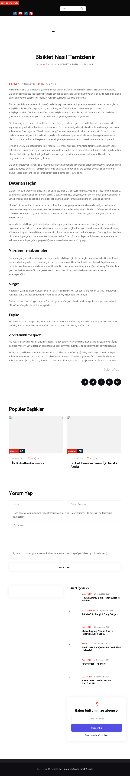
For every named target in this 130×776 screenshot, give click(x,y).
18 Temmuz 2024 (102, 643)
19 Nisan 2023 (28, 84)
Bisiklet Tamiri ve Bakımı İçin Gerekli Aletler (94, 465)
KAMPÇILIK (87, 643)
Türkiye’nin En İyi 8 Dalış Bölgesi (100, 614)
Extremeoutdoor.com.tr (74, 769)
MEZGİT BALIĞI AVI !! (94, 664)
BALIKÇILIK (87, 594)
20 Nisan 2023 (77, 458)
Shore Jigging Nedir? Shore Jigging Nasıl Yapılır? (97, 632)
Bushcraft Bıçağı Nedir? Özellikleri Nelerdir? (101, 649)
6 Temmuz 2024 (101, 660)
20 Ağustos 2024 (102, 594)
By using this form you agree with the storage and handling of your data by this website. (59, 554)
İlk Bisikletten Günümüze (28, 463)
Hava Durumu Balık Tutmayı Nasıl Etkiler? (101, 599)
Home (39, 64)
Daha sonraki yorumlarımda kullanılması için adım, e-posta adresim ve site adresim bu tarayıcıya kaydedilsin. (62, 515)
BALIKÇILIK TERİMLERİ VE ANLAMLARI (96, 682)
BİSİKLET (64, 64)
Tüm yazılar (51, 64)
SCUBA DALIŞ (88, 610)
